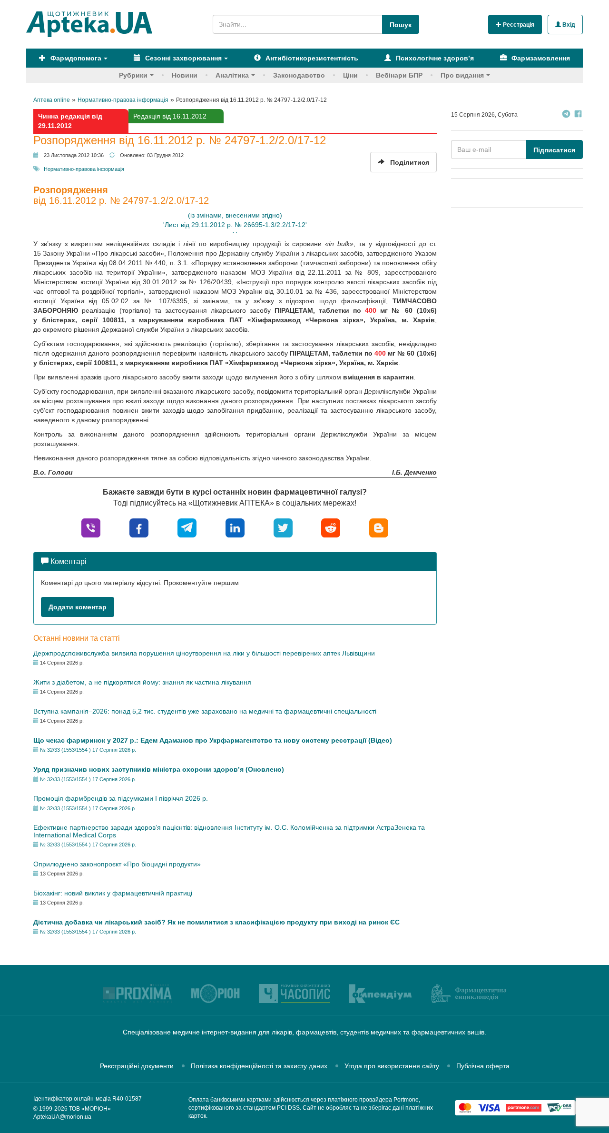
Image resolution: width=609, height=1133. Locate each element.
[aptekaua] (378, 527)
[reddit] (330, 527)
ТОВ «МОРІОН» (90, 1108)
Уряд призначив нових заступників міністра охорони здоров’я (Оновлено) (158, 769)
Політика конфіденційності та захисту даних (259, 1066)
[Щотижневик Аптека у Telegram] (566, 115)
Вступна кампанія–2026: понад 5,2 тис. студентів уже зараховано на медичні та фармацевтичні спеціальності (204, 711)
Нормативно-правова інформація (84, 169)
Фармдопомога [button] (75, 58)
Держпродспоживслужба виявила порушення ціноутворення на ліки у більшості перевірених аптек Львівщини (204, 653)
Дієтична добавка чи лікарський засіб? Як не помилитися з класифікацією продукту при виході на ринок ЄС (216, 922)
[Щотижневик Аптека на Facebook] (578, 115)
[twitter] (283, 527)
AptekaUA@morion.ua (62, 1116)
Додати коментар (78, 607)
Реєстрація (517, 24)
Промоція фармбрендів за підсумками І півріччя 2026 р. (120, 798)
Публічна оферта (483, 1066)
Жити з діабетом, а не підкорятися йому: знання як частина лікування (142, 682)
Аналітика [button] (232, 75)
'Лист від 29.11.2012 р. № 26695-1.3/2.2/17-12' (235, 225)
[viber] (90, 527)
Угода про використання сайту (391, 1066)
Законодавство (299, 75)
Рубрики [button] (133, 75)
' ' (235, 234)
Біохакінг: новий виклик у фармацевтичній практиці (112, 893)
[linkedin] (235, 527)
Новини (184, 75)
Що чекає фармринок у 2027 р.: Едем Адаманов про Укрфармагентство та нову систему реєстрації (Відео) (212, 740)
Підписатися (554, 150)
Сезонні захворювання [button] (182, 58)
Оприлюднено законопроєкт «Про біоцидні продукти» (117, 864)
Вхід (568, 24)
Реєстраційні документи (137, 1066)
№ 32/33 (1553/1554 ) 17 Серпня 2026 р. (88, 750)
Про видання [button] (462, 75)
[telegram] (186, 527)
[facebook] (138, 527)
